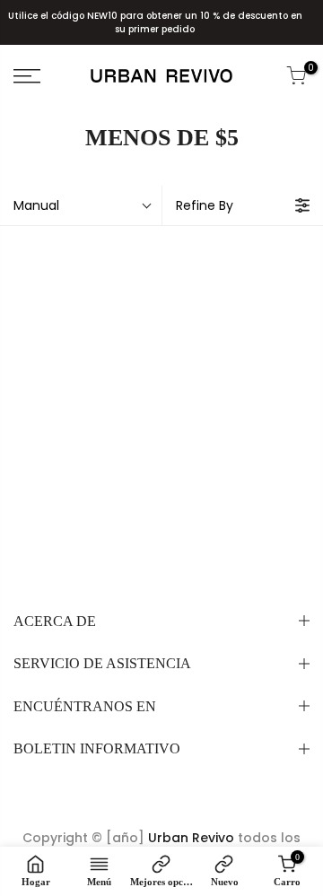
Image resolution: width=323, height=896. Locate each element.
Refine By (204, 205)
